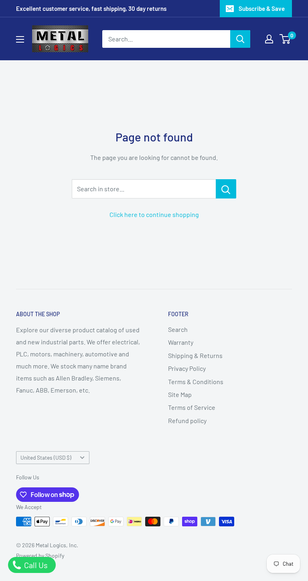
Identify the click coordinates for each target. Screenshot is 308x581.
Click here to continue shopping (154, 214)
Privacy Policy (187, 368)
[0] (285, 39)
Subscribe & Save (262, 8)
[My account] (269, 39)
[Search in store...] (226, 188)
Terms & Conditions (195, 381)
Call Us (35, 565)
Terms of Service (191, 407)
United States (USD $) (45, 457)
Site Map (180, 394)
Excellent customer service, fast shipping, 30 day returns (91, 8)
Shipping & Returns (195, 355)
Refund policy (187, 420)
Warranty (180, 342)
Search (178, 329)
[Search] (240, 39)
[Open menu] (20, 39)
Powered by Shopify (40, 555)
